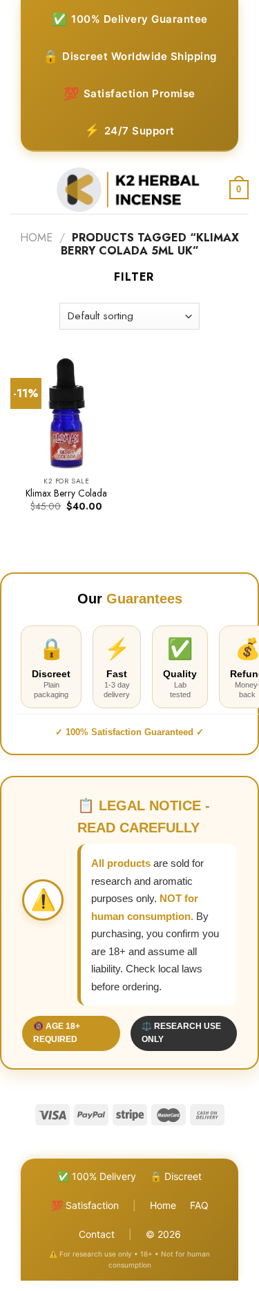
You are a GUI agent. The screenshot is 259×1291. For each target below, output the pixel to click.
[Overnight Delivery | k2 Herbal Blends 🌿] (128, 190)
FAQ (199, 1205)
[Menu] (18, 190)
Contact (97, 1234)
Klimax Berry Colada (66, 494)
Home (36, 238)
